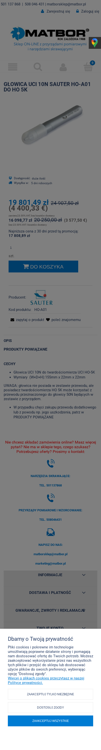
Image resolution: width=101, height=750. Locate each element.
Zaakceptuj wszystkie (50, 721)
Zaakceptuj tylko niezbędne (50, 694)
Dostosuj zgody (50, 707)
